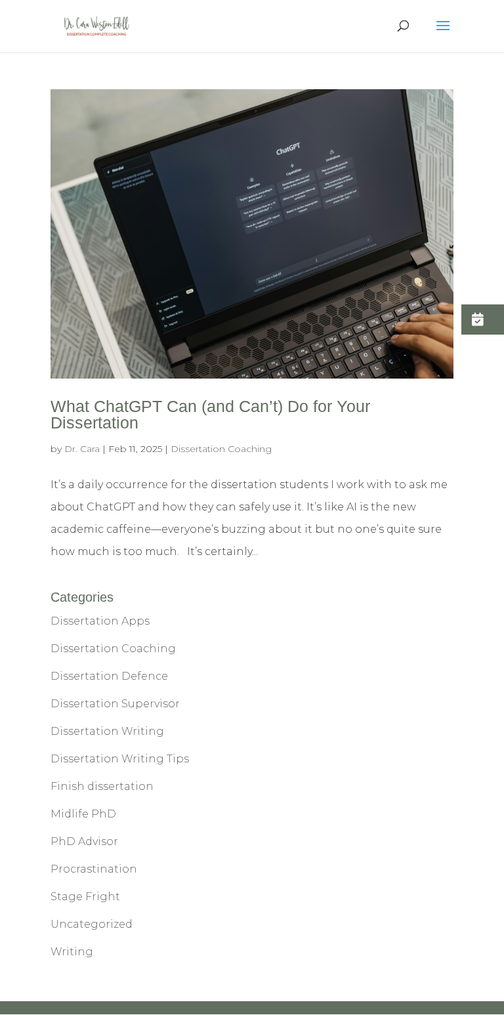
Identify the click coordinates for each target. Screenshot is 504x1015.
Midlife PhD (83, 814)
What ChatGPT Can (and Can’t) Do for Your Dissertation (210, 414)
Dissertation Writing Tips (120, 759)
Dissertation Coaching (221, 449)
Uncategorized (92, 924)
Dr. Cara (82, 449)
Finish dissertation (102, 786)
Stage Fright (85, 896)
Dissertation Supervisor (115, 703)
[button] (482, 319)
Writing (72, 951)
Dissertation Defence (109, 676)
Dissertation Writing (107, 731)
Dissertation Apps (100, 621)
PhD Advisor (84, 841)
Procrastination (94, 869)
